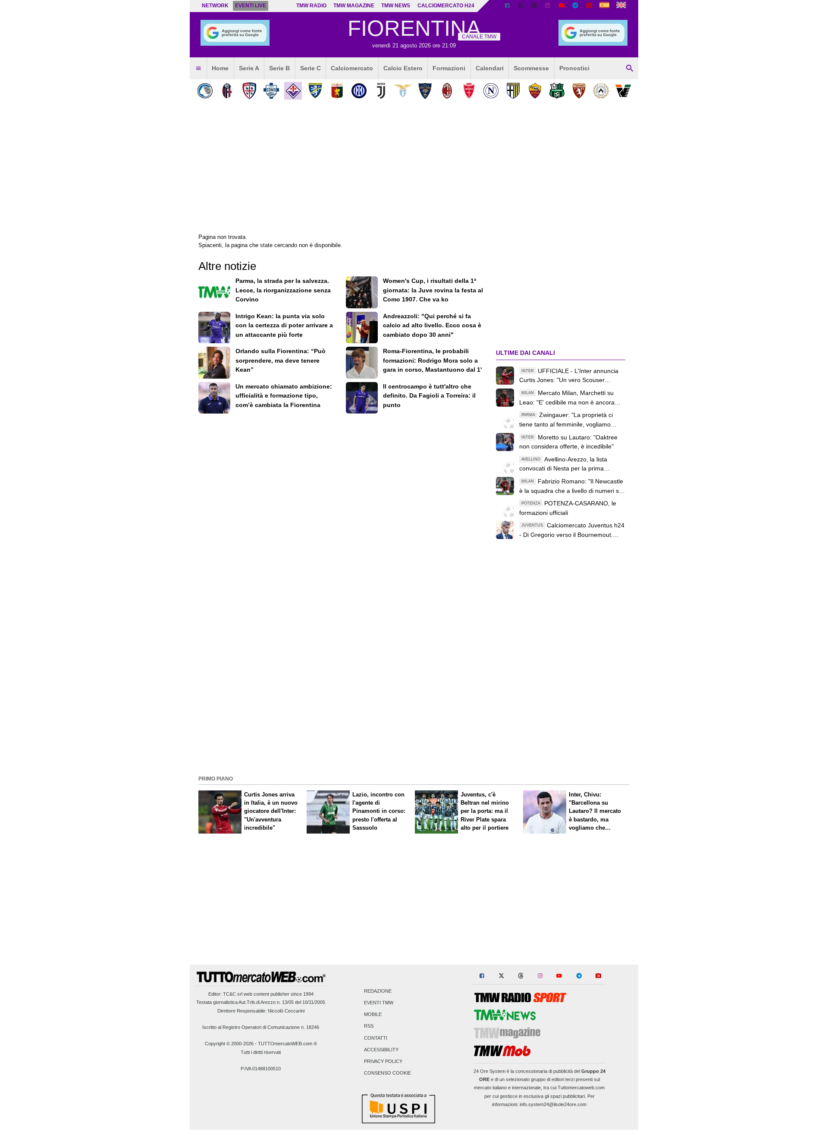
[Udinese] (601, 91)
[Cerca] (629, 68)
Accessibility (381, 1049)
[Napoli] (491, 91)
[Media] (589, 6)
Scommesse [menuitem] (531, 68)
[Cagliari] (249, 91)
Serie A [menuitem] (249, 68)
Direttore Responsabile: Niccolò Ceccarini (260, 1010)
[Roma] (535, 91)
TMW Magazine (353, 5)
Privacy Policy (383, 1061)
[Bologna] (227, 91)
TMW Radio (311, 5)
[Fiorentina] (293, 91)
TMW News (395, 5)
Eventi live (250, 5)
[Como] (271, 91)
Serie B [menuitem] (279, 68)
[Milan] (447, 91)
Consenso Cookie (387, 1073)
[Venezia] (623, 91)
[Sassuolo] (557, 91)
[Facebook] (507, 6)
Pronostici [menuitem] (574, 68)
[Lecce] (425, 91)
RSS (368, 1026)
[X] (521, 6)
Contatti (375, 1038)
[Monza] (469, 91)
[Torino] (579, 91)
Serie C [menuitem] (310, 68)
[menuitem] (198, 68)
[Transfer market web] (621, 6)
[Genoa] (337, 91)
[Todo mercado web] (604, 6)
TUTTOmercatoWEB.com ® (287, 1043)
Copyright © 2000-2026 (229, 1043)
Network (215, 5)
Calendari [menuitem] (490, 68)
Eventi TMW (378, 1003)
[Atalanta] (205, 91)
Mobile (373, 1014)
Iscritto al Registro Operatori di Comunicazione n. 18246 (260, 1027)
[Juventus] (381, 91)
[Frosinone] (315, 91)
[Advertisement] (414, 712)
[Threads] (535, 6)
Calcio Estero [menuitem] (403, 68)
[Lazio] (403, 91)
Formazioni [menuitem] (449, 68)
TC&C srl (232, 994)
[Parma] (513, 91)
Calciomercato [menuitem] (352, 68)
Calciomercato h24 (445, 5)
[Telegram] (575, 6)
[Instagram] (548, 6)
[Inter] (359, 91)
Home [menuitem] (220, 68)
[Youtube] (561, 6)
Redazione (378, 991)
